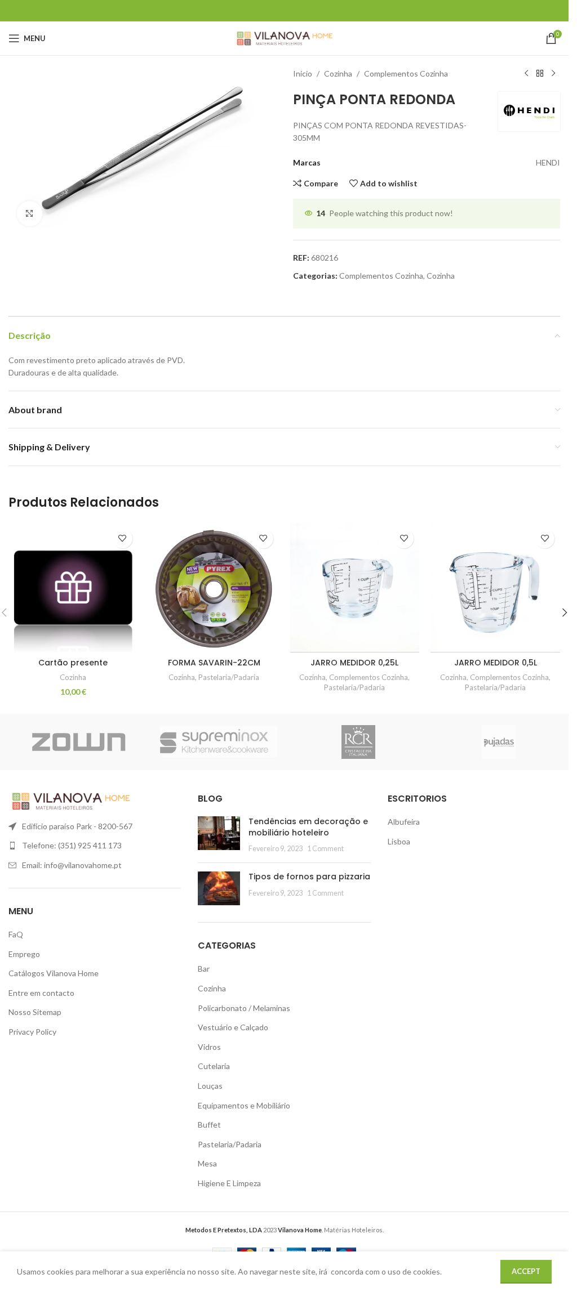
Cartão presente (73, 662)
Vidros (209, 1047)
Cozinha (338, 73)
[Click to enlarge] (29, 213)
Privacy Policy (32, 1031)
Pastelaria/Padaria (228, 677)
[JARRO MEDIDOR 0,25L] (355, 587)
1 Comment (325, 848)
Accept (526, 1271)
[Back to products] (540, 74)
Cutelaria (214, 1066)
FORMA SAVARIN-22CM (214, 662)
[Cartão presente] (73, 587)
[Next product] (553, 74)
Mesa (207, 1163)
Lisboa (399, 841)
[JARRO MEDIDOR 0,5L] (495, 587)
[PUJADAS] (499, 742)
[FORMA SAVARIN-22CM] (214, 587)
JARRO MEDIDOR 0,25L (354, 662)
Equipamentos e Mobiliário (244, 1105)
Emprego (24, 954)
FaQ (15, 934)
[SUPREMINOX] (219, 742)
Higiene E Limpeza (229, 1183)
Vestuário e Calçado (233, 1027)
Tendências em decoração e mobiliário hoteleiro (308, 827)
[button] (564, 612)
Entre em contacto (41, 993)
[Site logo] (284, 37)
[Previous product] (526, 74)
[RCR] (358, 742)
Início (302, 73)
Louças (210, 1085)
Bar (204, 968)
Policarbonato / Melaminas (244, 1008)
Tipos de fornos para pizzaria (309, 876)
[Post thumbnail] (219, 835)
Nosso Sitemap (34, 1012)
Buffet (209, 1124)
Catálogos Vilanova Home (53, 973)
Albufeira (404, 821)
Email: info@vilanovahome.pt (72, 865)
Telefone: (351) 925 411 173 (72, 845)
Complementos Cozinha (406, 73)
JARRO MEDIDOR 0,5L (495, 662)
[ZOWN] (78, 742)
